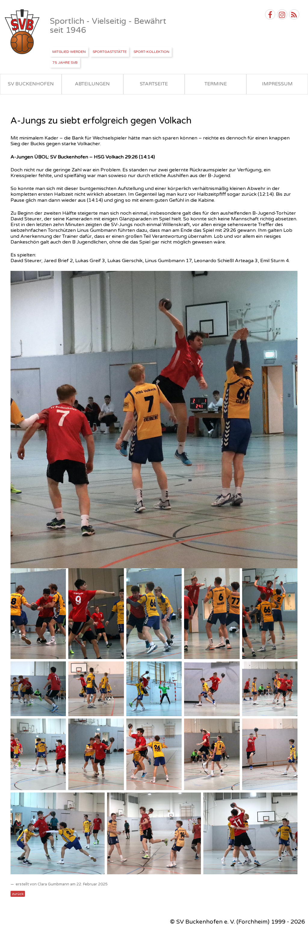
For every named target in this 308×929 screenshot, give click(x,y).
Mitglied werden (69, 52)
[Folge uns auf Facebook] (270, 14)
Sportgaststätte (110, 52)
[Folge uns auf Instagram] (282, 14)
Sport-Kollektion (151, 52)
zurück (17, 894)
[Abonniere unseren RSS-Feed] (294, 14)
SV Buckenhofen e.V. (23, 31)
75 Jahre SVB (65, 62)
